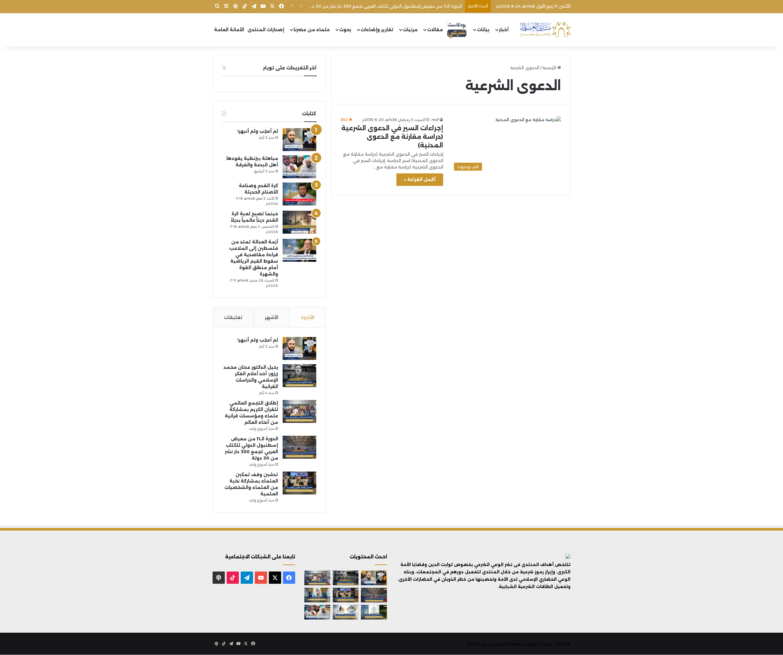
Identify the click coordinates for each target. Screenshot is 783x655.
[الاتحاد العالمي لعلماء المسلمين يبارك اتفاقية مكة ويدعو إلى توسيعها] (374, 612)
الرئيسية (549, 67)
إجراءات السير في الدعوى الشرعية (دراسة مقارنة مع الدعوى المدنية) (392, 136)
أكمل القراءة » (420, 179)
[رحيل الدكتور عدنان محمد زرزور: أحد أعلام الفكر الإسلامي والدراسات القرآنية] (299, 375)
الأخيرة (307, 317)
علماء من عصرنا (312, 29)
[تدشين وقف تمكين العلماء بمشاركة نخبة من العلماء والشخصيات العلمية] (299, 483)
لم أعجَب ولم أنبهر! (257, 131)
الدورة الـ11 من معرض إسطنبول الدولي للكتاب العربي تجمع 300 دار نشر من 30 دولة (384, 6)
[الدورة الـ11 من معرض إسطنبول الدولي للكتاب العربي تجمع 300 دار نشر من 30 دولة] (299, 447)
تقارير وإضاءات (377, 29)
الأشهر (271, 317)
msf (435, 119)
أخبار (504, 29)
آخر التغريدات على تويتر (289, 68)
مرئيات (410, 29)
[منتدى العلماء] (545, 30)
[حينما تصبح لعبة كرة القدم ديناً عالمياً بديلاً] (299, 222)
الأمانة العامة (229, 29)
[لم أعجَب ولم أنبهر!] (299, 139)
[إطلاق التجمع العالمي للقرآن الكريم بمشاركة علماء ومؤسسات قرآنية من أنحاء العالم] (299, 411)
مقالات (435, 29)
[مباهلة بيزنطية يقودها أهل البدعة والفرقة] (299, 166)
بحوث (345, 29)
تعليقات (233, 317)
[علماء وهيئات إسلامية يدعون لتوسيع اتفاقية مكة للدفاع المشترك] (317, 595)
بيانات (483, 29)
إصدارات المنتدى (265, 29)
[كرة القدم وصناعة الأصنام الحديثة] (299, 194)
